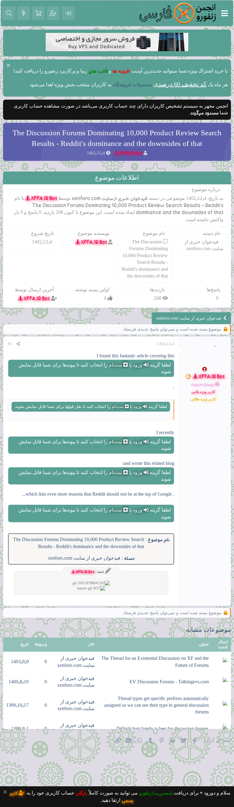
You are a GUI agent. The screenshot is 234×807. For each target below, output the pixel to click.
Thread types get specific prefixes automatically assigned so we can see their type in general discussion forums (156, 705)
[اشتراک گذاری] (18, 344)
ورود (138, 364)
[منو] (224, 13)
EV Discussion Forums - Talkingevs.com (169, 681)
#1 (10, 344)
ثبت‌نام (115, 364)
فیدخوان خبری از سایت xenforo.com (84, 558)
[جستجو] (8, 13)
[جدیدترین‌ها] (23, 13)
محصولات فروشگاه (132, 84)
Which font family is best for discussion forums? (162, 728)
